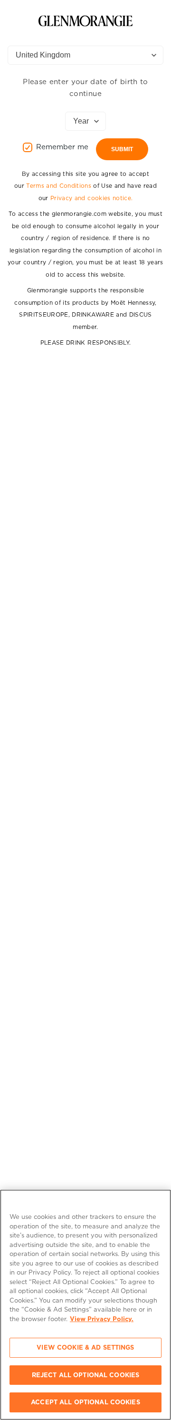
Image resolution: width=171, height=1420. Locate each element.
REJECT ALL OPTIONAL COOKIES (86, 1375)
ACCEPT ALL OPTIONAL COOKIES (85, 1402)
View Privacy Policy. (101, 1319)
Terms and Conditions (58, 185)
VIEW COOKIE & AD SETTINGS (85, 1347)
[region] (85, 1304)
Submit (122, 149)
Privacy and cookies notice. (91, 198)
